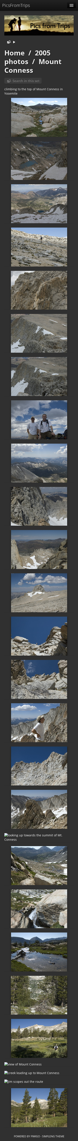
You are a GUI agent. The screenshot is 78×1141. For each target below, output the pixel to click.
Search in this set (26, 81)
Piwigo (35, 1136)
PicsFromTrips (16, 5)
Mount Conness (33, 66)
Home (14, 52)
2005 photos (27, 57)
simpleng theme (53, 1136)
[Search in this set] (8, 42)
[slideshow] (14, 42)
